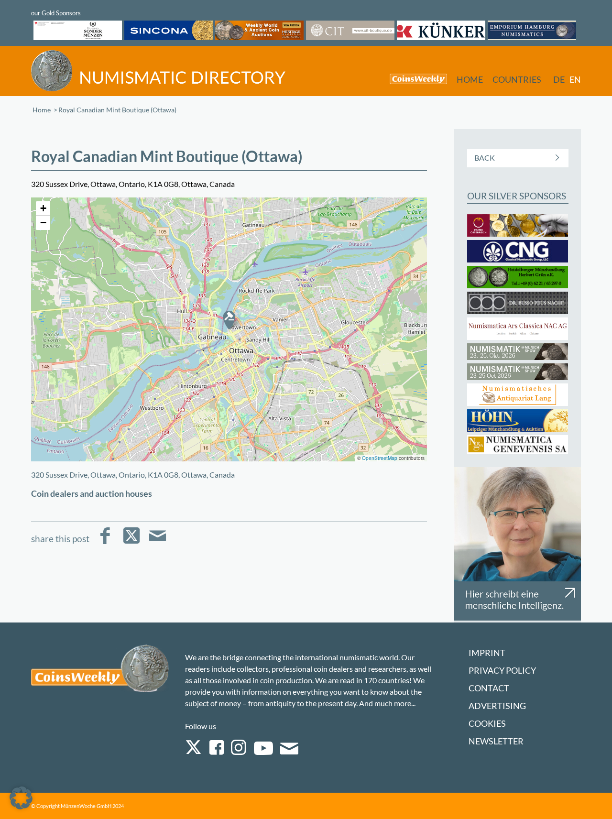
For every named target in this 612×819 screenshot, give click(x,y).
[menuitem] (413, 78)
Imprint (487, 653)
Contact (489, 688)
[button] (229, 319)
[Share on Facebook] (105, 542)
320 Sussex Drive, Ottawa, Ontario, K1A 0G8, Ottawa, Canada (133, 474)
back (484, 157)
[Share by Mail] (157, 542)
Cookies (487, 724)
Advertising (497, 706)
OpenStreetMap (379, 458)
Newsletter (496, 741)
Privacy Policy (502, 671)
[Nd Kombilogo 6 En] (158, 70)
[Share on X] (131, 542)
